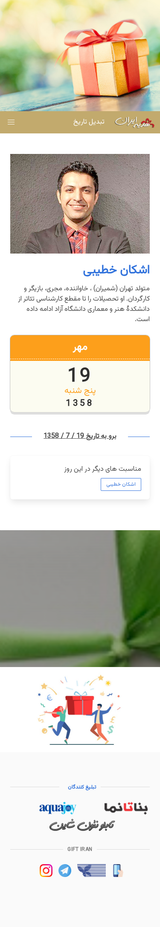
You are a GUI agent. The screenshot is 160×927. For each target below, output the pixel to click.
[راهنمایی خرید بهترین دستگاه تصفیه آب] (57, 813)
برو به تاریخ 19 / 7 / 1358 (80, 436)
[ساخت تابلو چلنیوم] (82, 829)
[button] (11, 122)
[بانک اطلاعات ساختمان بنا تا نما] (126, 813)
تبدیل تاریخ (89, 122)
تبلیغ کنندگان (82, 787)
